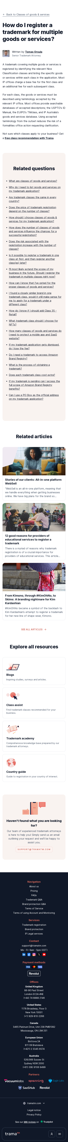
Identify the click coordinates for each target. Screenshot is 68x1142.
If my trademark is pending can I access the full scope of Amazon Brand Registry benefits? (34, 385)
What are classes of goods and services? (33, 180)
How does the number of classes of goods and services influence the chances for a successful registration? (34, 231)
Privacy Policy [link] (34, 1114)
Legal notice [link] (34, 1110)
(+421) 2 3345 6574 (34, 1049)
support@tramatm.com (34, 945)
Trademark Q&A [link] (34, 899)
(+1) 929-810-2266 (34, 1016)
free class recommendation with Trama (29, 138)
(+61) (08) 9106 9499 (34, 1067)
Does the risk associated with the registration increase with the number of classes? (32, 245)
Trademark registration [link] (34, 924)
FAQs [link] (34, 895)
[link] (34, 474)
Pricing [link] (34, 890)
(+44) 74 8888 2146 (34, 998)
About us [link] (34, 886)
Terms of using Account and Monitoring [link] (34, 912)
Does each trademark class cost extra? (32, 374)
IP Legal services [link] (34, 933)
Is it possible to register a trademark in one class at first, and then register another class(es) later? (34, 259)
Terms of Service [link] (34, 908)
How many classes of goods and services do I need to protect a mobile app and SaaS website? (35, 334)
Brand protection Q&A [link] (34, 904)
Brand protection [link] (34, 929)
